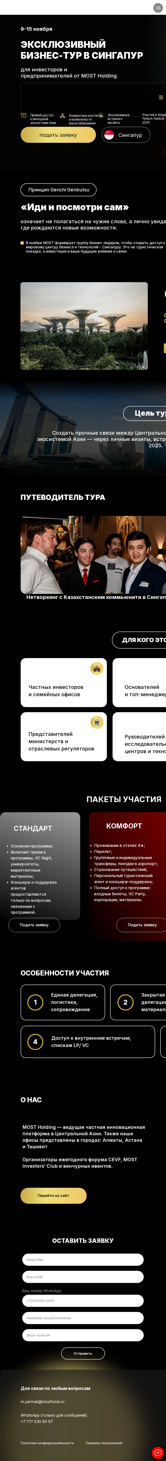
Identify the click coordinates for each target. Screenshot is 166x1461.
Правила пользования (104, 1443)
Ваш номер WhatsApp (41, 1291)
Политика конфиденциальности (47, 1443)
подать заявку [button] (58, 135)
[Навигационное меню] (158, 7)
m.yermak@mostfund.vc (43, 1401)
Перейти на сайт (53, 1195)
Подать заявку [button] (34, 924)
